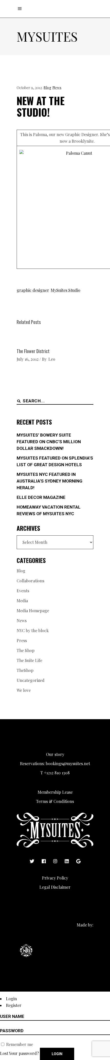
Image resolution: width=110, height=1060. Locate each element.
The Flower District (33, 351)
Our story (55, 754)
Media (22, 600)
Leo (51, 359)
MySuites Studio (65, 290)
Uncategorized (31, 680)
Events (23, 590)
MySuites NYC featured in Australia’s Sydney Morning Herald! (49, 481)
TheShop (25, 670)
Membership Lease (55, 792)
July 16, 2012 (28, 359)
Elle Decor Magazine (41, 497)
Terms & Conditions (55, 801)
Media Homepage (33, 610)
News (56, 87)
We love (24, 690)
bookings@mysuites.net (68, 763)
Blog (47, 87)
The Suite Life (29, 660)
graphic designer (33, 290)
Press (22, 640)
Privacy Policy (55, 878)
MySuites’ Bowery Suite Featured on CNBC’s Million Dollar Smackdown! (49, 441)
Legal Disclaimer (55, 887)
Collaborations (30, 580)
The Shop (26, 650)
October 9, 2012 (29, 87)
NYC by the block (33, 630)
